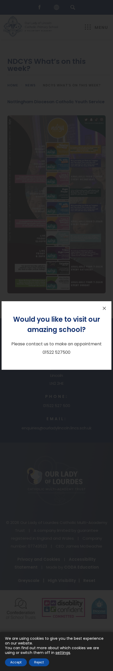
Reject (39, 662)
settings (62, 652)
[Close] (104, 308)
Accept (16, 662)
